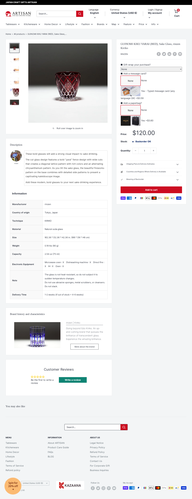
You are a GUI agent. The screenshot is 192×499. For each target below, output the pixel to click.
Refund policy (13, 470)
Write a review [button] (73, 380)
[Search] (79, 14)
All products (19, 34)
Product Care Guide (58, 447)
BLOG (51, 456)
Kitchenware (30, 24)
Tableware (11, 24)
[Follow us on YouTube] (114, 488)
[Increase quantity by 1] (153, 151)
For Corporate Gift (100, 465)
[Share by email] (180, 54)
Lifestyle (69, 24)
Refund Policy (97, 452)
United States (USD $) (33, 483)
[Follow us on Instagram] (103, 488)
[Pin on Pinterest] (175, 54)
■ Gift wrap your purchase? (136, 64)
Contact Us (96, 461)
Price (141, 24)
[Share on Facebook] (159, 54)
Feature (127, 24)
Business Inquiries (99, 470)
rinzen (124, 54)
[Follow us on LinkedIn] (169, 54)
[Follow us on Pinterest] (109, 488)
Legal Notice (96, 442)
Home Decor (51, 24)
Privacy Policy (97, 447)
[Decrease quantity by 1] (135, 151)
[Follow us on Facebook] (93, 488)
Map (114, 24)
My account (155, 13)
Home (8, 34)
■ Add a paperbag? (131, 103)
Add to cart (151, 189)
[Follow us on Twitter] (98, 488)
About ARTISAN (56, 442)
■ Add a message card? (133, 73)
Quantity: (126, 150)
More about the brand (84, 346)
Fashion (86, 24)
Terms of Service (15, 465)
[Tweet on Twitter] (164, 54)
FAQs (50, 452)
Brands (100, 24)
